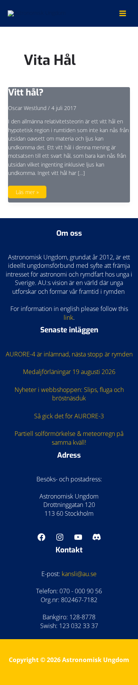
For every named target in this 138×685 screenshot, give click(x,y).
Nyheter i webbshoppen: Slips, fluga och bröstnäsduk (69, 394)
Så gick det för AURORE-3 (69, 416)
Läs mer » (27, 193)
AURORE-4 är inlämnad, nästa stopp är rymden (69, 354)
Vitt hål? (26, 92)
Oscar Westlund (27, 108)
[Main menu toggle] (122, 13)
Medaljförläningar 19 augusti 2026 (69, 372)
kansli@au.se (79, 574)
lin (67, 317)
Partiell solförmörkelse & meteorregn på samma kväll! (69, 438)
